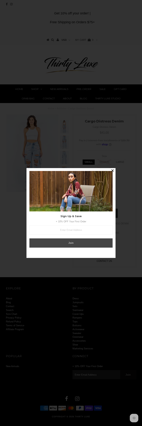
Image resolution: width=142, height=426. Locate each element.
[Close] (112, 171)
